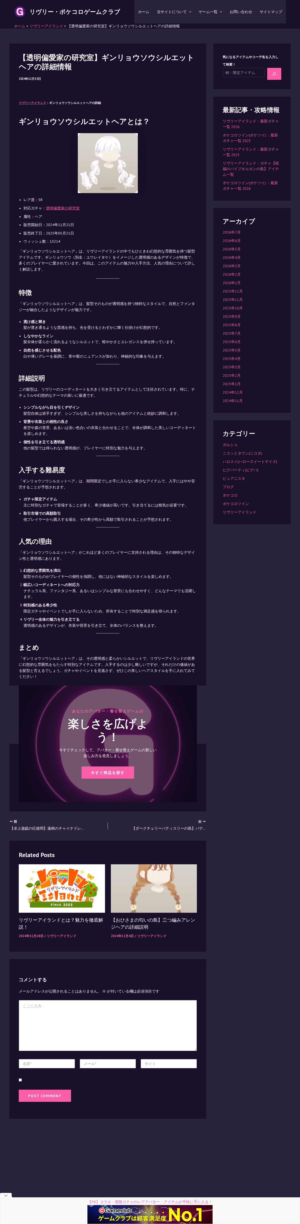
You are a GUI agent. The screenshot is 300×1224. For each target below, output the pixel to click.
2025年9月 (232, 316)
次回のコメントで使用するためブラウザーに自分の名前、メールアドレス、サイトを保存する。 (95, 1080)
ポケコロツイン (236, 503)
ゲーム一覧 (208, 11)
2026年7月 (232, 232)
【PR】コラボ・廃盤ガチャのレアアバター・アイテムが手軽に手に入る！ (150, 1201)
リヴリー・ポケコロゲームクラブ (75, 11)
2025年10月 (233, 308)
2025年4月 (232, 358)
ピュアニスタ (234, 478)
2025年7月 (232, 333)
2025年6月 (232, 341)
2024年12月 (233, 392)
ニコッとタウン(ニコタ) (242, 453)
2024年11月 (233, 400)
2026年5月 (232, 249)
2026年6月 (232, 240)
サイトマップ (271, 11)
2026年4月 (232, 257)
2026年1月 (232, 282)
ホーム (143, 11)
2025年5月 (232, 350)
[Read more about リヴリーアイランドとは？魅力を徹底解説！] (62, 888)
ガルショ (230, 444)
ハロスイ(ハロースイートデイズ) (250, 461)
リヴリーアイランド (32, 103)
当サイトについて (172, 11)
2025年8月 (232, 324)
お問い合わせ (241, 11)
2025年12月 (233, 291)
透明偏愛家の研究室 (63, 208)
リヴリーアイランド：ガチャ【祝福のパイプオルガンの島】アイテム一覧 (251, 168)
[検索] (274, 74)
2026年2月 (232, 274)
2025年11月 (233, 299)
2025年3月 (232, 367)
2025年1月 (232, 383)
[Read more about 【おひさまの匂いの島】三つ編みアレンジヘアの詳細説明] (154, 888)
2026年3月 (232, 266)
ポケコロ (230, 495)
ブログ (228, 486)
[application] (189, 11)
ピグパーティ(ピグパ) (240, 470)
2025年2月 (232, 375)
